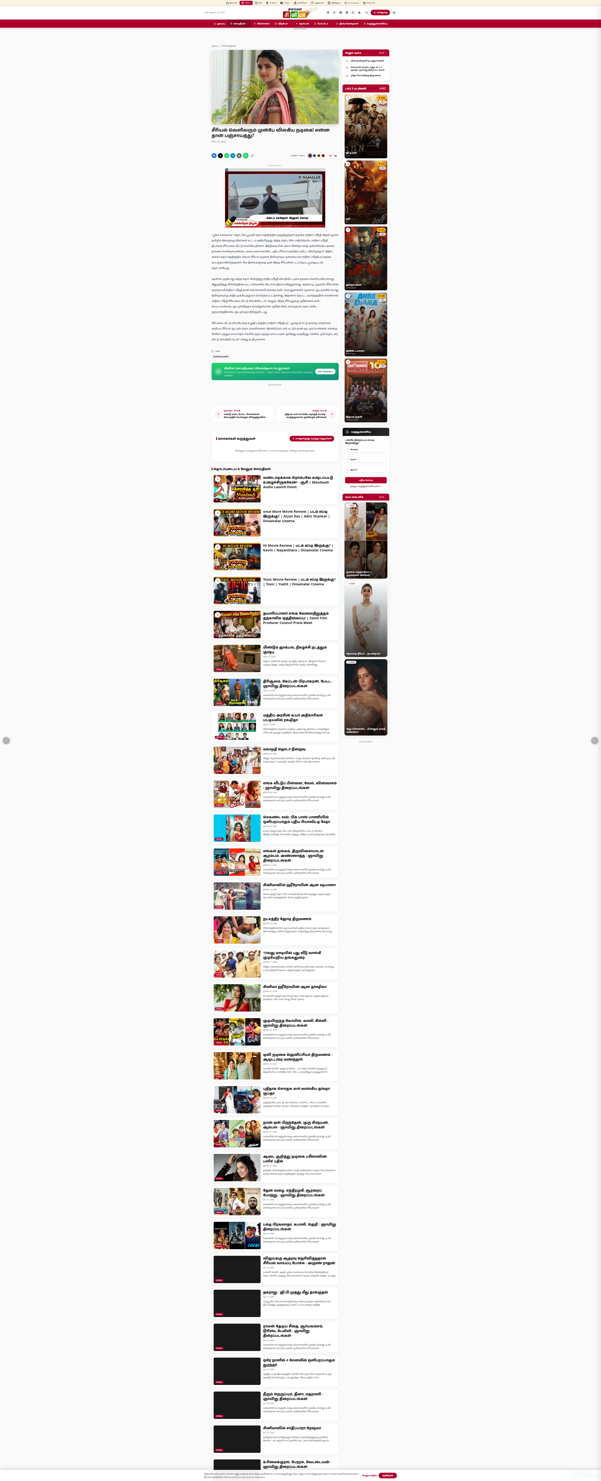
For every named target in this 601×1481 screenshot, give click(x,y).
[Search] (366, 12)
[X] (334, 12)
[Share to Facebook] (214, 155)
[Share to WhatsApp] (226, 155)
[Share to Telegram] (232, 155)
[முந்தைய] (6, 740)
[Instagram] (346, 12)
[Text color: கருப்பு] (310, 155)
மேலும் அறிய (369, 1475)
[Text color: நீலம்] (314, 155)
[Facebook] (328, 12)
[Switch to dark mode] (359, 12)
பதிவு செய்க (366, 480)
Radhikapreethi (221, 356)
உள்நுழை (382, 12)
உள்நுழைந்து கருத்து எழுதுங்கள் (313, 438)
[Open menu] (394, 12)
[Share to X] (220, 155)
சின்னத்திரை (228, 45)
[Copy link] (252, 155)
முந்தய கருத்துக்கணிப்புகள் (364, 486)
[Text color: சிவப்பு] (323, 155)
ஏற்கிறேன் (387, 1475)
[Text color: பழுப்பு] (318, 155)
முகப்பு (215, 45)
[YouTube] (340, 12)
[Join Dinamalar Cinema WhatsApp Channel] (353, 12)
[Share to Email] (239, 155)
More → (383, 53)
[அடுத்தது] (594, 740)
